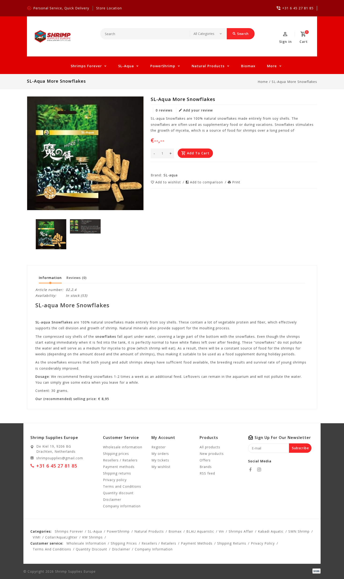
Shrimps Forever (86, 65)
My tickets (160, 460)
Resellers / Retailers (120, 460)
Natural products (208, 65)
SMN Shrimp (299, 531)
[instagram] (260, 469)
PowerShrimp (162, 65)
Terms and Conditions (122, 486)
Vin (221, 531)
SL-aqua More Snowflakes (294, 81)
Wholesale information (122, 447)
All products (210, 447)
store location (109, 8)
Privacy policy (115, 480)
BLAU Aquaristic (200, 531)
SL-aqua (126, 65)
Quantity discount (118, 493)
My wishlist (161, 466)
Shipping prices (116, 453)
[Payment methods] (316, 571)
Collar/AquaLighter (61, 537)
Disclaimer (112, 499)
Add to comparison (207, 182)
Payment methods (119, 466)
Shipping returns (117, 473)
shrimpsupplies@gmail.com (59, 458)
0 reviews (164, 110)
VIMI (36, 537)
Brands (206, 466)
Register (158, 447)
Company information (122, 506)
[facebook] (252, 469)
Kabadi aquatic (271, 531)
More (272, 65)
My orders (160, 453)
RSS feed (207, 473)
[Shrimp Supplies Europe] (53, 36)
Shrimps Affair (241, 531)
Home (263, 81)
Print (236, 182)
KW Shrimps (92, 537)
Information (50, 277)
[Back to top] (330, 565)
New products (212, 453)
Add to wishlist (168, 182)
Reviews (76, 277)
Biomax (248, 65)
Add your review (198, 110)
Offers (205, 460)
